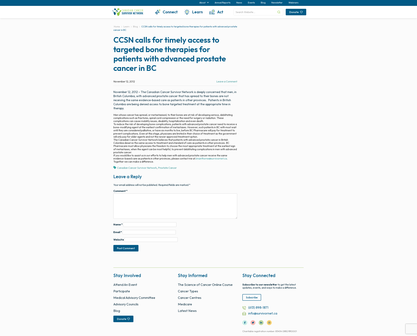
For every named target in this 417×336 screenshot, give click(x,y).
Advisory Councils (125, 304)
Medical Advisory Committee (134, 298)
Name (118, 224)
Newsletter (277, 2)
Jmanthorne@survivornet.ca (211, 158)
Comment (120, 191)
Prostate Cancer (167, 167)
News (239, 2)
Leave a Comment (226, 81)
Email (117, 232)
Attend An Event (125, 285)
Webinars (293, 2)
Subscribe (252, 297)
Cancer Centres (189, 298)
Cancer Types (188, 291)
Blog (263, 2)
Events (251, 2)
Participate (121, 291)
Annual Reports (222, 2)
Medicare (185, 304)
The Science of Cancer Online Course (205, 285)
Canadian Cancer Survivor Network (137, 167)
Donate (294, 12)
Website (118, 239)
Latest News (187, 311)
